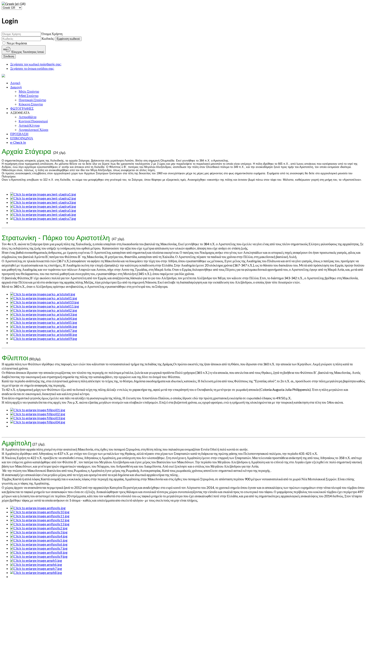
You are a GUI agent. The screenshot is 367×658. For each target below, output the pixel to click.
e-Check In (18, 142)
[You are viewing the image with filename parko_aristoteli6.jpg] (43, 326)
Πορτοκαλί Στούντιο (32, 100)
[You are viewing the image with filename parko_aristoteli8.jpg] (43, 334)
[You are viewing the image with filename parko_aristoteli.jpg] (42, 294)
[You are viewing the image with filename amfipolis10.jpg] (39, 512)
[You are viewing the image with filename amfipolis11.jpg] (39, 516)
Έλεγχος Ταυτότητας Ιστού (27, 52)
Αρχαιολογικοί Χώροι (33, 130)
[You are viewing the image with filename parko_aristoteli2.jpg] (43, 310)
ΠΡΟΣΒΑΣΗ (19, 134)
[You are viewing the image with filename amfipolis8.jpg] (39, 552)
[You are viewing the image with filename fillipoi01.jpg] (37, 410)
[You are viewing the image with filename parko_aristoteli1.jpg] (43, 298)
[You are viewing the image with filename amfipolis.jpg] (38, 508)
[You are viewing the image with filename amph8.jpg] (36, 572)
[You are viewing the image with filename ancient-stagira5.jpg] (43, 210)
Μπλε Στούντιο (29, 91)
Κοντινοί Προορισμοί (33, 121)
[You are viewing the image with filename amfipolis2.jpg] (39, 528)
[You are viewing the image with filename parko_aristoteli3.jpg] (43, 314)
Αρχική (15, 83)
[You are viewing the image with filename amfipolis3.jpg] (39, 532)
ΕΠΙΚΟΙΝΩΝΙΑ (21, 138)
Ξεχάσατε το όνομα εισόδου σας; (32, 68)
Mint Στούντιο (28, 96)
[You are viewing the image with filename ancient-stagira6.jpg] (43, 214)
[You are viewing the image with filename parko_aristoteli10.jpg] (44, 302)
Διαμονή (16, 87)
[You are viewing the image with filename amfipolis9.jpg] (39, 556)
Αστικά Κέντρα (29, 125)
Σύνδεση (8, 56)
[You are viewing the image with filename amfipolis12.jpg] (39, 520)
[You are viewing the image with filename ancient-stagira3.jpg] (43, 202)
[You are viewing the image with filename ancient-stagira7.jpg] (43, 218)
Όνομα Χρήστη (52, 34)
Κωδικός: (48, 38)
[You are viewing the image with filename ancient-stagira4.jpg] (43, 206)
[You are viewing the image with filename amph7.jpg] (36, 568)
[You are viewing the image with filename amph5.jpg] (36, 560)
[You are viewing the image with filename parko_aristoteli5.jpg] (43, 322)
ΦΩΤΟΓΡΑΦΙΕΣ (22, 108)
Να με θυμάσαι (17, 43)
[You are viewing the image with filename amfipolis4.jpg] (39, 536)
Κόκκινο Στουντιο (31, 104)
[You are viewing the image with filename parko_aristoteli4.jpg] (43, 318)
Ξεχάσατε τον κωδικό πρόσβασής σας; (35, 64)
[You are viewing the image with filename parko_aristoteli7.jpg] (43, 330)
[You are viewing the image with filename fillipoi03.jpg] (37, 418)
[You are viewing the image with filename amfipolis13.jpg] (39, 524)
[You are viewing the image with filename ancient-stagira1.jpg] (43, 194)
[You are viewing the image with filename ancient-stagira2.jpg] (43, 198)
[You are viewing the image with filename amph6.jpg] (36, 564)
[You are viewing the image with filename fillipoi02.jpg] (37, 414)
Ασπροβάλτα (27, 117)
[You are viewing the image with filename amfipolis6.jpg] (39, 544)
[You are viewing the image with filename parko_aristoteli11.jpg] (44, 306)
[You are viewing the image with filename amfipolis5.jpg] (39, 540)
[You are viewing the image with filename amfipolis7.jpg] (39, 548)
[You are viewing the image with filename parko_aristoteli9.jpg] (43, 338)
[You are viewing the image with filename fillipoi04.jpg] (37, 422)
